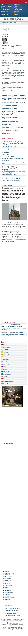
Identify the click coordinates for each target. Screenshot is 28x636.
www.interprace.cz (15, 324)
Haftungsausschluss (11, 611)
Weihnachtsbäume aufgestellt (10, 121)
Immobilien (6, 362)
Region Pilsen (5, 11)
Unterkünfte (6, 379)
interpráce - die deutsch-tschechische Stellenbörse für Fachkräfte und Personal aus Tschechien (13, 328)
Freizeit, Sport (6, 352)
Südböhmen (18, 11)
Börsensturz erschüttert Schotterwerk (13, 179)
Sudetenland (13, 180)
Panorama (13, 177)
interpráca (4, 625)
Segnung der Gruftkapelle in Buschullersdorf (9, 118)
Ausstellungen (21, 162)
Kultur (6, 141)
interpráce (4, 624)
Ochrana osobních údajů (12, 615)
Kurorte (5, 369)
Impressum (8, 606)
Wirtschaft (7, 177)
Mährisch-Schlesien (6, 9)
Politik (15, 188)
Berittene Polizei (6, 124)
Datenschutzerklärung (11, 608)
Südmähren (17, 13)
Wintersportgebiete (8, 381)
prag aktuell (19, 620)
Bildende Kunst (12, 141)
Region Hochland (5, 13)
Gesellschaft (6, 357)
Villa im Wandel (6, 133)
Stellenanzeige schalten (6, 22)
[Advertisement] (14, 274)
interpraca (5, 627)
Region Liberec (18, 6)
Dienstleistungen (7, 347)
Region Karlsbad (18, 9)
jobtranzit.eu (4, 628)
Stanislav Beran (6, 37)
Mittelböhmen (18, 4)
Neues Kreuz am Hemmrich (9, 105)
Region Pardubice (19, 8)
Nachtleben (6, 371)
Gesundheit (6, 359)
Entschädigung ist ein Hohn (9, 108)
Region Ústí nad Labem (7, 6)
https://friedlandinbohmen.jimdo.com (12, 70)
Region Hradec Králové (7, 8)
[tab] (14, 344)
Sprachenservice (7, 374)
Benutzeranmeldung (11, 613)
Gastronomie (6, 354)
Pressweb (14, 629)
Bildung (5, 345)
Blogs (15, 22)
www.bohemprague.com (20, 332)
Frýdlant (18, 180)
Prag (3, 4)
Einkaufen (5, 349)
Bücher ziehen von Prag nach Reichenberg (13, 111)
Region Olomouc (5, 14)
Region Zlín (17, 14)
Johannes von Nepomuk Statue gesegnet (13, 103)
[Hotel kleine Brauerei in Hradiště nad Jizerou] (12, 406)
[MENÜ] (26, 2)
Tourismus (5, 376)
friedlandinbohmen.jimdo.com (9, 89)
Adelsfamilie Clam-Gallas (12, 162)
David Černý (9, 146)
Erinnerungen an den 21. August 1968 (12, 127)
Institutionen (6, 364)
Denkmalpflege (9, 174)
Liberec (14, 146)
